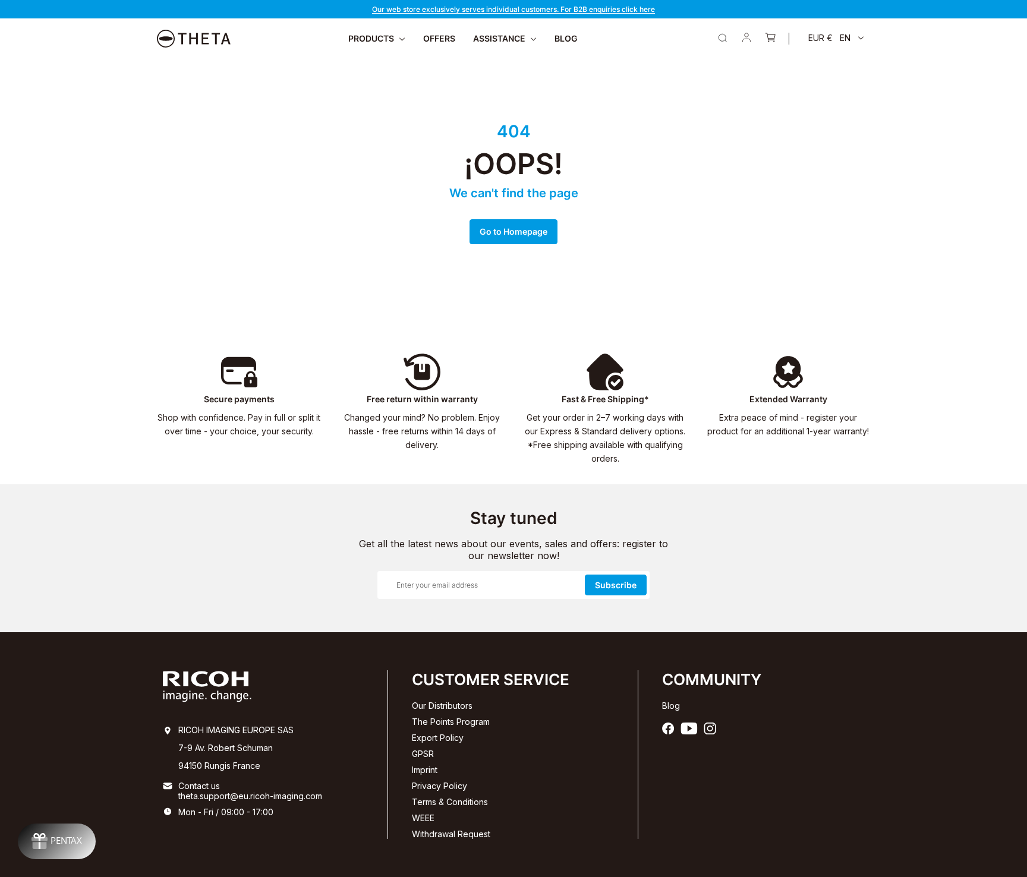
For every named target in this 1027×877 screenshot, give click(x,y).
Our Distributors (442, 706)
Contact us (199, 786)
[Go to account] (746, 39)
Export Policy (438, 738)
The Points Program (451, 722)
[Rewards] (57, 841)
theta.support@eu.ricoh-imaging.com (250, 796)
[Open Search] (722, 38)
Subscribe (616, 585)
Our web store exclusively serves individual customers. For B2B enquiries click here (513, 9)
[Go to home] (194, 39)
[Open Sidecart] (770, 39)
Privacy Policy (439, 786)
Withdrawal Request (451, 834)
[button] (836, 38)
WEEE (423, 818)
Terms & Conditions (450, 802)
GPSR (423, 754)
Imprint (424, 770)
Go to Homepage (513, 231)
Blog (671, 706)
